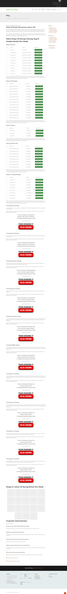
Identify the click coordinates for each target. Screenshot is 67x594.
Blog (57, 9)
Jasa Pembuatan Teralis (52, 48)
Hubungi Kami (54, 9)
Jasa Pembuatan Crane (52, 47)
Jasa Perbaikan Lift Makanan (53, 37)
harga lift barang (15, 25)
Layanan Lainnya (48, 9)
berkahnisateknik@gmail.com (11, 581)
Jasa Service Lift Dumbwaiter (53, 42)
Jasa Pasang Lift (51, 27)
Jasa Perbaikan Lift (37, 576)
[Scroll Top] (65, 593)
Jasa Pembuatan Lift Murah (52, 28)
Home (33, 9)
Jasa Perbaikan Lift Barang (52, 38)
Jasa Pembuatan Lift (37, 575)
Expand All (8, 523)
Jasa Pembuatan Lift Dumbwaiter (53, 30)
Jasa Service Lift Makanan (52, 40)
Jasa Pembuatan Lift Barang (52, 29)
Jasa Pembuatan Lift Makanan (53, 31)
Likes (19, 25)
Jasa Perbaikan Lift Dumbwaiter (53, 39)
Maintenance (43, 9)
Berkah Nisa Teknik (12, 9)
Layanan (39, 9)
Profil (36, 9)
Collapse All (11, 523)
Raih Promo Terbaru (38, 49)
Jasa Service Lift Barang (52, 41)
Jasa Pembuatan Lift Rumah (52, 32)
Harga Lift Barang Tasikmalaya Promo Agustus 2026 (13, 561)
